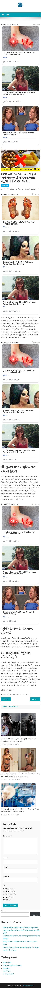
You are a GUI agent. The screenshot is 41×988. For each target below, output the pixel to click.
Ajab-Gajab (7, 962)
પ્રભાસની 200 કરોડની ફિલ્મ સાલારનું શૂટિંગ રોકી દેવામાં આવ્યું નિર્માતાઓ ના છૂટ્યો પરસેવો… (18, 740)
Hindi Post (6, 971)
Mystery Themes (28, 985)
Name (6, 858)
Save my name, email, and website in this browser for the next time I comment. (10, 894)
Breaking (5, 185)
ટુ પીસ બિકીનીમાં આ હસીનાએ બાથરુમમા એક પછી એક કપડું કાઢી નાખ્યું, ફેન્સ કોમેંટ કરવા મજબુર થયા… (20, 775)
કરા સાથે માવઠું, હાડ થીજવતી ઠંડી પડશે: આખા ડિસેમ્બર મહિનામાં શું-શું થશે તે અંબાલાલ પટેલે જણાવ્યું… (36, 699)
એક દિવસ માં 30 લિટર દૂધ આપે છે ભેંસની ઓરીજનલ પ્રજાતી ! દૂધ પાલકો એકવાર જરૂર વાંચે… (7, 699)
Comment (7, 836)
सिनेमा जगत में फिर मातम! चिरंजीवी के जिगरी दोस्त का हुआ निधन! (20, 927)
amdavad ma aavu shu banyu (19, 694)
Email (5, 867)
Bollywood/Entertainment (12, 965)
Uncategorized (8, 974)
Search (3, 911)
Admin (20, 189)
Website (6, 876)
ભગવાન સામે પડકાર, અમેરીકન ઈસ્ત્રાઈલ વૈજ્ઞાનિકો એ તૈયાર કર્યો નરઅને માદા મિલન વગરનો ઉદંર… (20, 810)
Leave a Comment (32, 189)
